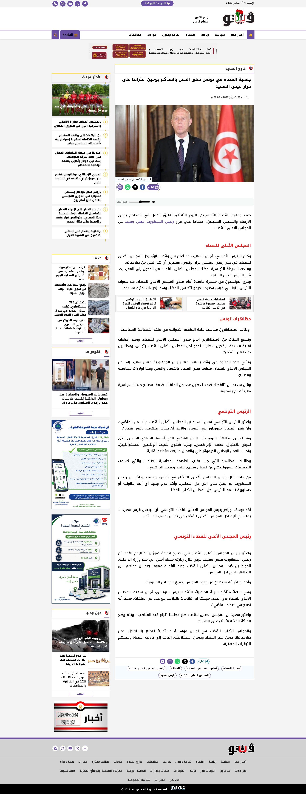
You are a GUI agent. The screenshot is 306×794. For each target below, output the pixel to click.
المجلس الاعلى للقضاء (195, 675)
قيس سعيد (167, 675)
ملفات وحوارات (159, 770)
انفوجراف (179, 770)
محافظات (135, 35)
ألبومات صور (208, 770)
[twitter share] (135, 187)
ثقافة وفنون (171, 35)
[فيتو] (238, 18)
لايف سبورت (67, 770)
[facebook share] (142, 187)
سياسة (220, 35)
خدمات (118, 761)
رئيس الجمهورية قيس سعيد (149, 221)
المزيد (81, 340)
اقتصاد (190, 35)
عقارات (82, 761)
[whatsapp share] (128, 187)
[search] (55, 34)
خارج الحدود (134, 761)
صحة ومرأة (67, 761)
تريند (193, 770)
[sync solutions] (177, 789)
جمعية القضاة (231, 668)
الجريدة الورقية (156, 3)
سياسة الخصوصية (138, 779)
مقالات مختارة (100, 761)
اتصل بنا (160, 779)
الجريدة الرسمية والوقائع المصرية (100, 770)
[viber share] (162, 661)
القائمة (68, 35)
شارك (151, 187)
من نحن (174, 779)
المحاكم (175, 668)
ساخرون (225, 770)
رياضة (205, 35)
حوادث (151, 35)
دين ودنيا (240, 770)
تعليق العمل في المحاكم (201, 668)
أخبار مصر (237, 35)
